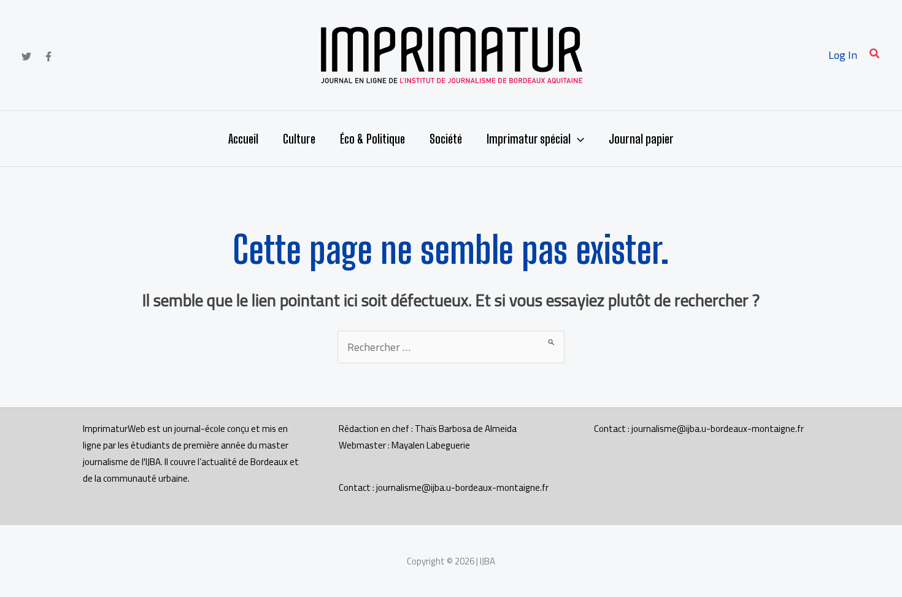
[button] (875, 55)
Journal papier (641, 138)
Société (446, 138)
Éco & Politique (372, 138)
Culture (299, 138)
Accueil (243, 138)
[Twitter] (26, 56)
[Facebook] (48, 56)
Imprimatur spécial (529, 138)
